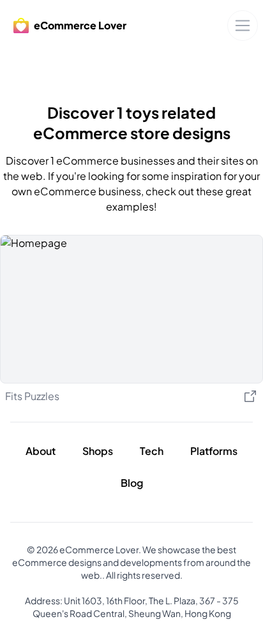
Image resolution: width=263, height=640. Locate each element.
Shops (97, 451)
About (41, 451)
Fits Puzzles (32, 396)
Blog (132, 482)
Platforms (213, 451)
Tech (151, 451)
